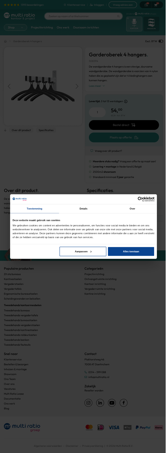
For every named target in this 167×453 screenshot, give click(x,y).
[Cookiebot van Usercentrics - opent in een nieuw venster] (140, 199)
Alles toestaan (131, 251)
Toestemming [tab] (34, 208)
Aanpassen (81, 251)
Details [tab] (84, 208)
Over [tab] (132, 208)
